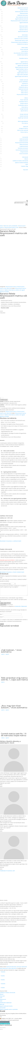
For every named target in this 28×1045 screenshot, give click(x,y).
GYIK (1, 997)
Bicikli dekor (25, 35)
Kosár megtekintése (5, 1023)
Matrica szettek (15, 290)
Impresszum (3, 999)
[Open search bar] (27, 201)
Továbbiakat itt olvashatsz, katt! (7, 870)
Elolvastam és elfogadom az (14, 606)
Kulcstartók (25, 137)
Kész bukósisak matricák (22, 17)
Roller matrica (24, 92)
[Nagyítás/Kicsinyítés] (0, 1027)
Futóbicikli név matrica (22, 44)
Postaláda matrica (23, 58)
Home (1, 225)
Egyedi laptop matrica (22, 72)
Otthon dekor (24, 47)
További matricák (24, 80)
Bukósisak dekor (24, 9)
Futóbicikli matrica (23, 87)
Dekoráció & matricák (23, 8)
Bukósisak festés (24, 13)
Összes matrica (24, 132)
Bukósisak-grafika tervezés (21, 11)
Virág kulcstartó (24, 151)
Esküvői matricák (24, 116)
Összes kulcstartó (23, 153)
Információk (25, 157)
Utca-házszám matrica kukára (21, 53)
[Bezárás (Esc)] (4, 1027)
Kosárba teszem (4, 399)
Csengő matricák (24, 109)
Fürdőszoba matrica (23, 105)
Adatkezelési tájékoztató (5, 1002)
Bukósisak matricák (23, 89)
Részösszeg (3, 1015)
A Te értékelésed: (4, 583)
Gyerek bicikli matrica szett (21, 40)
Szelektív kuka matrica (22, 55)
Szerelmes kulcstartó (23, 148)
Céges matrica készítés (22, 74)
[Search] (26, 205)
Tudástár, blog (24, 166)
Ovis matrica (25, 123)
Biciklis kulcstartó (24, 140)
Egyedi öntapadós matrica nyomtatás (9, 1009)
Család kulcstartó (24, 146)
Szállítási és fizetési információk (20, 160)
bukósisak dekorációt (11, 966)
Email (1, 617)
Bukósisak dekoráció (23, 31)
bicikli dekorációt (4, 968)
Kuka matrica (25, 51)
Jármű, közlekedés (23, 81)
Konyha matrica (24, 103)
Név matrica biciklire (23, 36)
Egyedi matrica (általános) (22, 63)
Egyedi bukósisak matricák (21, 19)
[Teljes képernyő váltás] (2, 1027)
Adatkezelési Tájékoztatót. (21, 606)
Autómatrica (25, 83)
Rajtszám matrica (24, 29)
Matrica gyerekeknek (23, 121)
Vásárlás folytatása (5, 1022)
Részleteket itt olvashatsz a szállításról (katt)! (10, 541)
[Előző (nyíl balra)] (0, 1029)
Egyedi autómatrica (23, 71)
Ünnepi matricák (24, 114)
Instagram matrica (23, 128)
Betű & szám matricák (22, 130)
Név (1, 614)
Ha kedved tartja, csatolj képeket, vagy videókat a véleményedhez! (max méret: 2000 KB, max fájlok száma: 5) (13, 599)
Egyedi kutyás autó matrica (21, 76)
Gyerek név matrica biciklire (21, 38)
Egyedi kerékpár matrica (22, 69)
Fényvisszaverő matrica (22, 94)
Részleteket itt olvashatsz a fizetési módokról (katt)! (12, 572)
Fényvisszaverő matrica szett (11, 227)
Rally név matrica (24, 28)
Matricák (6, 225)
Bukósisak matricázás (23, 15)
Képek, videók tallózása (5, 603)
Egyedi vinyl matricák (23, 65)
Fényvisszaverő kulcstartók (21, 142)
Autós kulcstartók (24, 139)
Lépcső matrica (24, 110)
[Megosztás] (3, 1027)
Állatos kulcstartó (24, 144)
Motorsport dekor (23, 26)
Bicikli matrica (24, 85)
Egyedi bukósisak (24, 22)
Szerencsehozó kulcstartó (22, 150)
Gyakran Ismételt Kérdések (21, 162)
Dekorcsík (25, 126)
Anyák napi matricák (23, 118)
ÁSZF (27, 164)
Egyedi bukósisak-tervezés (6, 1006)
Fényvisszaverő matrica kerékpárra (19, 42)
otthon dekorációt (12, 968)
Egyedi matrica (24, 61)
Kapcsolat (25, 169)
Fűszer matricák (24, 49)
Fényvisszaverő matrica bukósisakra (19, 20)
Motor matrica (24, 91)
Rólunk (26, 159)
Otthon (26, 98)
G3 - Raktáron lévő (6, 290)
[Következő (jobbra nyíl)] (2, 1029)
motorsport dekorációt (22, 966)
